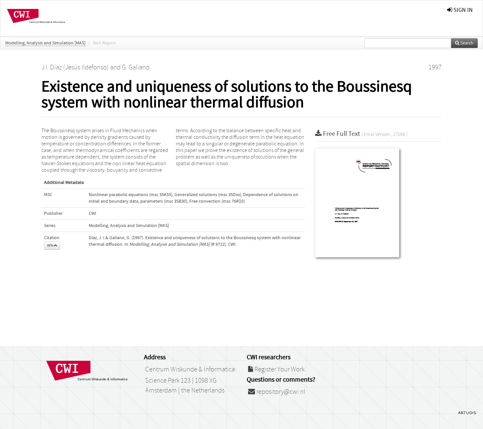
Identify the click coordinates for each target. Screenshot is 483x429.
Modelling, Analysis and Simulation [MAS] (45, 43)
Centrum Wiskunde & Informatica (190, 369)
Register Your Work (279, 369)
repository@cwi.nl (280, 392)
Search (466, 43)
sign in (462, 10)
